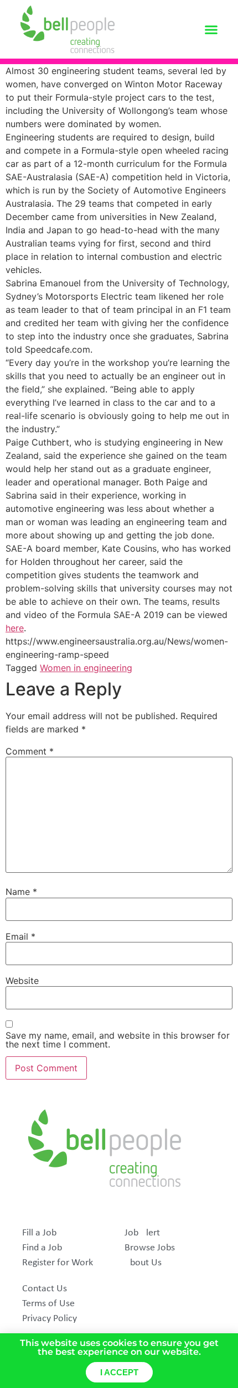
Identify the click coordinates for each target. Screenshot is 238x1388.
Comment (30, 751)
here (15, 627)
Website (22, 980)
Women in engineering (86, 667)
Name (21, 891)
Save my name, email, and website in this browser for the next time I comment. (118, 1040)
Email (20, 936)
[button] (211, 29)
